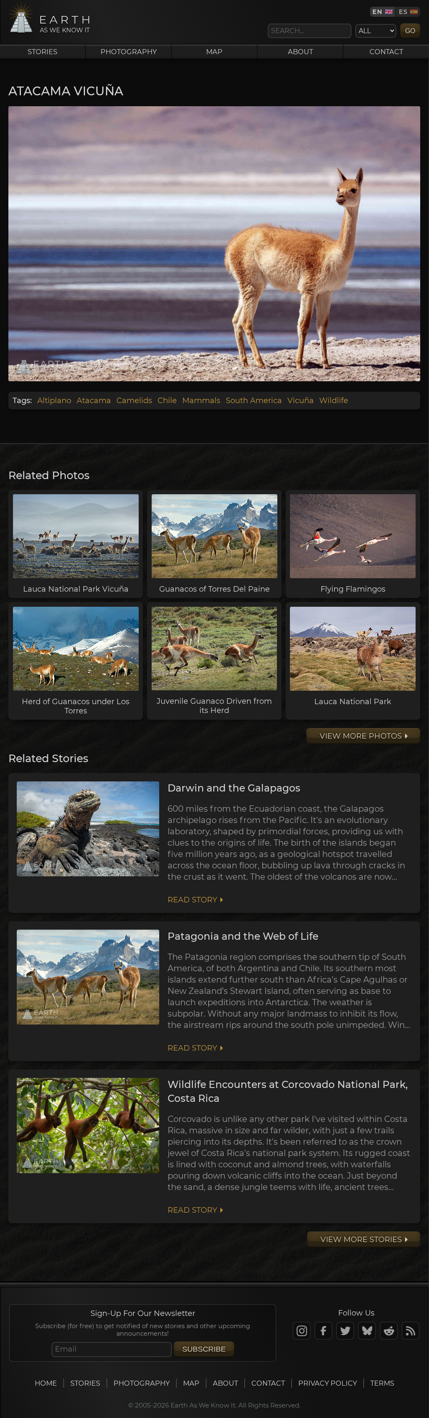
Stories (42, 51)
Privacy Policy (327, 1383)
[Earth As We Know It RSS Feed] (410, 1330)
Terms (382, 1383)
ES (403, 12)
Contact (386, 51)
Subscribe (204, 1349)
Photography (129, 51)
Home (46, 1383)
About (300, 51)
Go (410, 30)
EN (377, 12)
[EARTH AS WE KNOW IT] (21, 32)
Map (214, 51)
